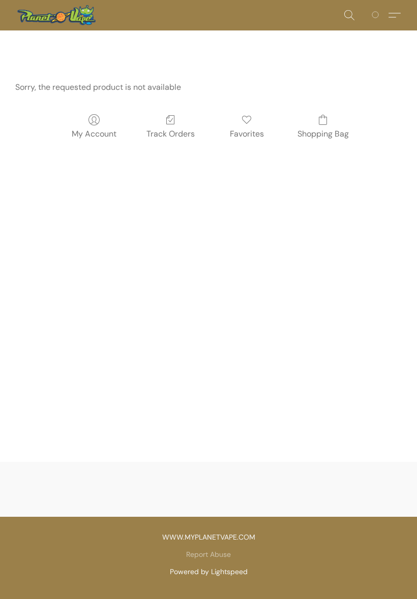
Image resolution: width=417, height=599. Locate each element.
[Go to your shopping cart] (377, 15)
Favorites (247, 133)
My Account (94, 133)
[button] (56, 15)
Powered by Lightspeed (209, 571)
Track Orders (170, 133)
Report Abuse (208, 554)
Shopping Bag (323, 133)
